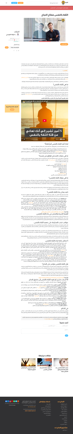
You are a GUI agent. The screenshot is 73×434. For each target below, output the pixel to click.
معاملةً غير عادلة (43, 286)
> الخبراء (65, 420)
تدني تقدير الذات (51, 159)
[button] (44, 70)
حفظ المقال (16, 41)
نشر (66, 335)
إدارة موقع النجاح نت (48, 318)
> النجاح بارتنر (48, 406)
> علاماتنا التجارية (47, 413)
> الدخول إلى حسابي (47, 411)
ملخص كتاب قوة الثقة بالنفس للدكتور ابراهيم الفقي (52, 211)
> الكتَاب (65, 422)
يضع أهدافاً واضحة (62, 173)
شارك (7, 47)
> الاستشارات (64, 418)
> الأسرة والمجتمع (63, 415)
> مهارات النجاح (64, 406)
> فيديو (65, 417)
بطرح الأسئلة (46, 304)
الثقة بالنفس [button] (64, 44)
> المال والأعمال (64, 407)
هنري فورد (36, 295)
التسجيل (14, 3)
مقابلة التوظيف (50, 255)
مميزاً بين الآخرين (59, 151)
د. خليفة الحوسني (11, 34)
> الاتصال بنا (48, 415)
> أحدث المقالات (64, 404)
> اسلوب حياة (64, 409)
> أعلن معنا (48, 404)
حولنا (18, 403)
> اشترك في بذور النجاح (46, 407)
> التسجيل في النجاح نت (46, 409)
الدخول (20, 3)
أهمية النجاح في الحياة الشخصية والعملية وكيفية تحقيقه (51, 277)
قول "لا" (38, 287)
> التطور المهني (64, 411)
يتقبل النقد (64, 164)
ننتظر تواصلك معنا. (32, 406)
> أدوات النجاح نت (63, 424)
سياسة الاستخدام (7, 403)
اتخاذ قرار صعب (28, 94)
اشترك (12, 109)
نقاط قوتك (31, 202)
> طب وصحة (64, 413)
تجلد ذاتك (63, 250)
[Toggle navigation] (6, 3)
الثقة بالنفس (11, 39)
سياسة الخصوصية (14, 403)
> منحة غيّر (65, 430)
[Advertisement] (44, 54)
